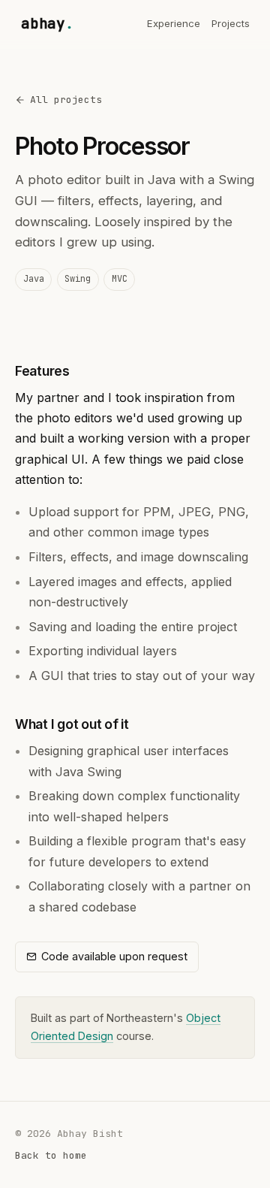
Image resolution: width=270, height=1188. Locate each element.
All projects (66, 99)
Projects (231, 23)
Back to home (51, 1155)
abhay (47, 23)
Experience (173, 23)
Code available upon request (114, 956)
